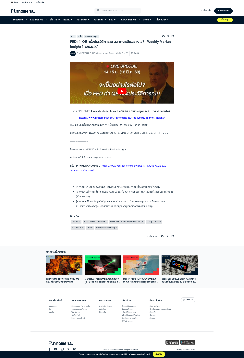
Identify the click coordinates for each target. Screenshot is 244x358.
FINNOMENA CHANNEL (95, 222)
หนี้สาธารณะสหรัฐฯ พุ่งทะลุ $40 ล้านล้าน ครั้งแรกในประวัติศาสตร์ (62, 280)
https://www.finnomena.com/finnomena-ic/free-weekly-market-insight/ (122, 117)
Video (89, 228)
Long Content (154, 222)
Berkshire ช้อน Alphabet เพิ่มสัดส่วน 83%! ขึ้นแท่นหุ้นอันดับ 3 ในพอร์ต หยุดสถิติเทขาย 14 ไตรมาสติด (179, 281)
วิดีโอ (80, 37)
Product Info (77, 228)
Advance (76, 222)
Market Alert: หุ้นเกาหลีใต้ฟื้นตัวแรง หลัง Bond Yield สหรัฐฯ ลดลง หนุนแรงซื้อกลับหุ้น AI (102, 281)
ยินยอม (158, 354)
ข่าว (72, 37)
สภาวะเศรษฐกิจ (91, 37)
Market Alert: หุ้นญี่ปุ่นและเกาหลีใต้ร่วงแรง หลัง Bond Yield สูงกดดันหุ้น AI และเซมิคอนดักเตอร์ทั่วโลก (140, 281)
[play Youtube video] (122, 91)
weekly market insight (106, 228)
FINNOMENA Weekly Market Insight (127, 222)
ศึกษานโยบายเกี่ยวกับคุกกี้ (139, 354)
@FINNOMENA (103, 157)
